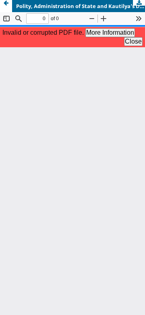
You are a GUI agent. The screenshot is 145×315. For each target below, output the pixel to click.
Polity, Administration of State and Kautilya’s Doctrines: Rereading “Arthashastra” (80, 6)
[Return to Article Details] (6, 6)
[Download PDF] (139, 3)
